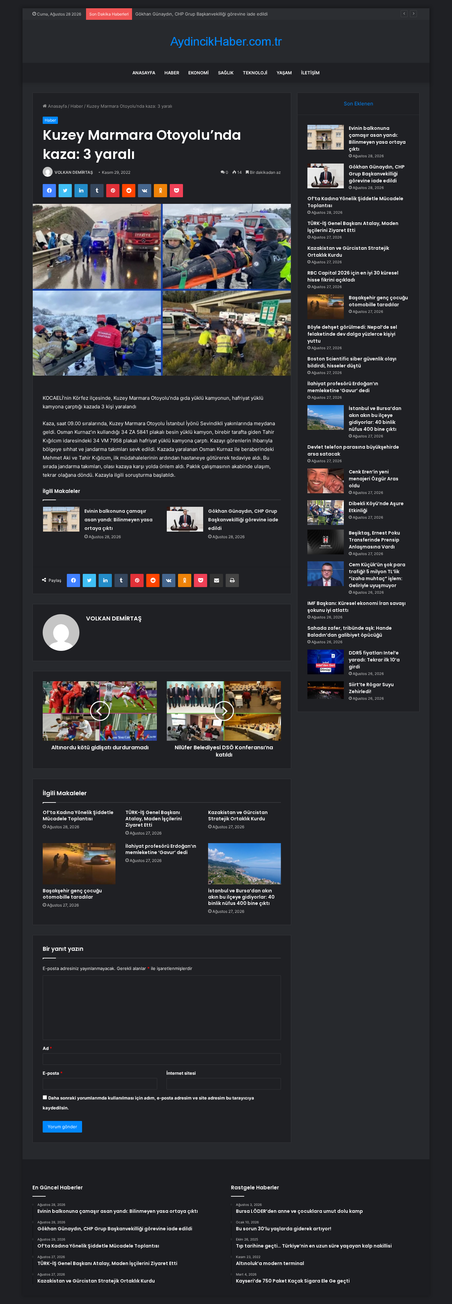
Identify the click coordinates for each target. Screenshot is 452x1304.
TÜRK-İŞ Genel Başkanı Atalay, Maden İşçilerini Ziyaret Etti (153, 818)
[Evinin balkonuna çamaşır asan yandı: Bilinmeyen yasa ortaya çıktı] (61, 519)
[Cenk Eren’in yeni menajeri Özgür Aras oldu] (325, 480)
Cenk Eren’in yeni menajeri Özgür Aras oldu (373, 478)
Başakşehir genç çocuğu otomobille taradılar (72, 893)
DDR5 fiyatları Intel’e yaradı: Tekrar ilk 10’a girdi (374, 660)
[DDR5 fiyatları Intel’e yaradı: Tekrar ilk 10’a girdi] (325, 662)
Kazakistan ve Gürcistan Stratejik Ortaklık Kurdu (238, 815)
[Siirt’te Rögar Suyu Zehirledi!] (325, 691)
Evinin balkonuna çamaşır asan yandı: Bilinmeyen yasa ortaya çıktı (118, 520)
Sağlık (226, 72)
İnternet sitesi (181, 1073)
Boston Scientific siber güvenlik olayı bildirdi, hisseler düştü (351, 362)
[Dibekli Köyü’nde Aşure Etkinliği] (325, 512)
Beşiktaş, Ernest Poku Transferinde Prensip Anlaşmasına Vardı (374, 540)
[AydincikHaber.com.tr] (226, 41)
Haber (171, 72)
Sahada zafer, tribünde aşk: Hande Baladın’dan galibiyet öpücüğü (349, 631)
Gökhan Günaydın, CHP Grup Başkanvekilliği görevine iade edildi (243, 520)
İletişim (310, 72)
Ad (47, 1048)
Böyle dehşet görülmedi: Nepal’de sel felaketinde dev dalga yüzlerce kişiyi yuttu (352, 334)
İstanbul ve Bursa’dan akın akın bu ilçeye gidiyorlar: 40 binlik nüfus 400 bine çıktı (241, 897)
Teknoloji (255, 72)
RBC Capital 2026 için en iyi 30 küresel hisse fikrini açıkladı (352, 276)
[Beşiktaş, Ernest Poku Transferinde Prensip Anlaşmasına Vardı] (325, 542)
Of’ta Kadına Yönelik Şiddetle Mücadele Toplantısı (186, 14)
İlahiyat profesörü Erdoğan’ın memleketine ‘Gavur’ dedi (160, 849)
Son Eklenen (358, 103)
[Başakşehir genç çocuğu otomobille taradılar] (79, 863)
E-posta (53, 1073)
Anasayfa (143, 72)
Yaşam (284, 72)
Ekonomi (198, 72)
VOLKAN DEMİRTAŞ (74, 172)
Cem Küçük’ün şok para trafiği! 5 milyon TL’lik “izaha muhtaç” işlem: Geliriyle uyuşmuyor (377, 575)
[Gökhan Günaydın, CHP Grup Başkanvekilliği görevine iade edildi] (185, 519)
